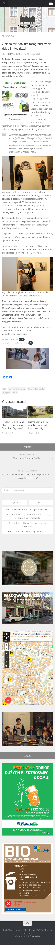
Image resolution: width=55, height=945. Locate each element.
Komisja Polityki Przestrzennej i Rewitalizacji (27, 531)
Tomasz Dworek (15, 54)
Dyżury (14, 502)
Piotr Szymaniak (33, 936)
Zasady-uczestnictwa (10, 339)
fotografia (6, 392)
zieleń (15, 392)
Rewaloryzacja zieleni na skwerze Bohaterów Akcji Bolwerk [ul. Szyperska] (13, 425)
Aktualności (8, 35)
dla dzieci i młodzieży (17, 389)
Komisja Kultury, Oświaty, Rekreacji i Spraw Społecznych (27, 524)
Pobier (30, 342)
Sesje (40, 502)
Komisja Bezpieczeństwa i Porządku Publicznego (27, 509)
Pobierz (22, 339)
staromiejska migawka (36, 389)
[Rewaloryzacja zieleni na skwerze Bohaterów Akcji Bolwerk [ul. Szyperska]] (14, 412)
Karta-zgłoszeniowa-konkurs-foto (14, 342)
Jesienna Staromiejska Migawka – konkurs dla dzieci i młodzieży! (38, 425)
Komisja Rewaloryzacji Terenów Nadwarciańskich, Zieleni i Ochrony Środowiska (28, 516)
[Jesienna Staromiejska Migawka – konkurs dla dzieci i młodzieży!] (40, 412)
